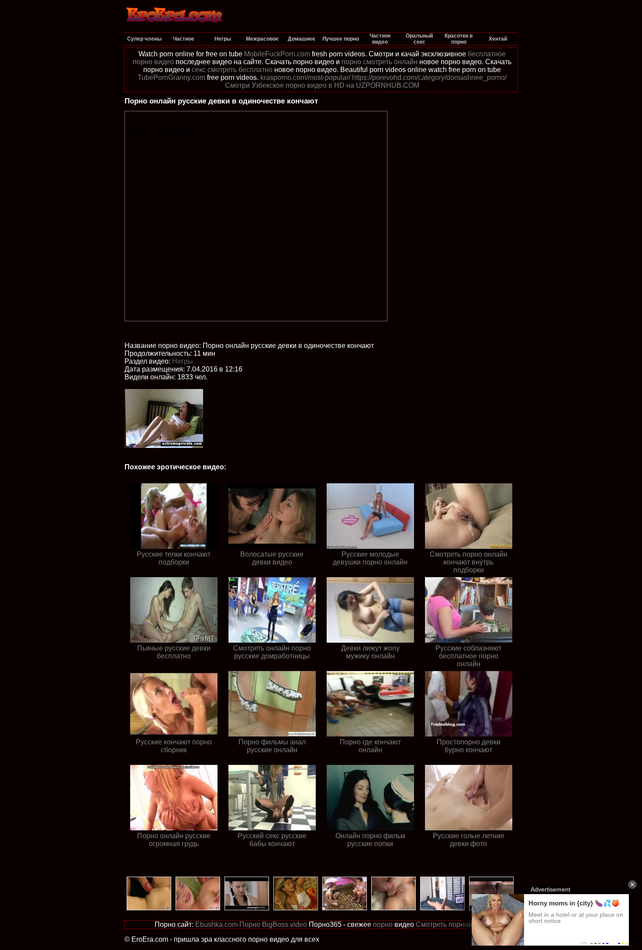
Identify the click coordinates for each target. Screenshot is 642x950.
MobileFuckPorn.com (277, 54)
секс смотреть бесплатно (232, 69)
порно (383, 924)
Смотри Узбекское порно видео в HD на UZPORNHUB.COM (322, 85)
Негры (182, 361)
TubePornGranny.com (171, 77)
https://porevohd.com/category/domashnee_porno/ (429, 77)
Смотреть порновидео (452, 924)
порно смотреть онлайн (380, 61)
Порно (249, 924)
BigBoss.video (284, 924)
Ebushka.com (216, 924)
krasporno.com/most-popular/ (305, 77)
